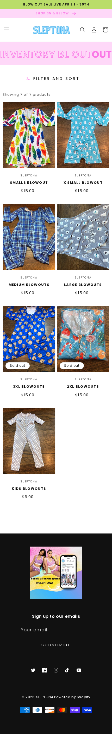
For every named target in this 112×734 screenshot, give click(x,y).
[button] (6, 30)
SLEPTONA (45, 697)
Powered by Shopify (72, 697)
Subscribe (56, 645)
